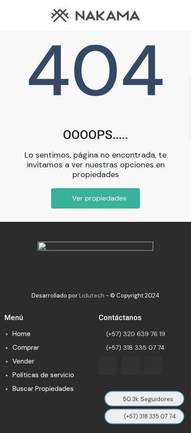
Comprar (25, 347)
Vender (23, 361)
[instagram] (153, 365)
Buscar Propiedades (43, 388)
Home (21, 333)
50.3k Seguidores (148, 399)
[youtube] (130, 365)
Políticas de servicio (43, 375)
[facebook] (108, 365)
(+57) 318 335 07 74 (134, 348)
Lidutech (91, 295)
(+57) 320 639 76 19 (134, 334)
